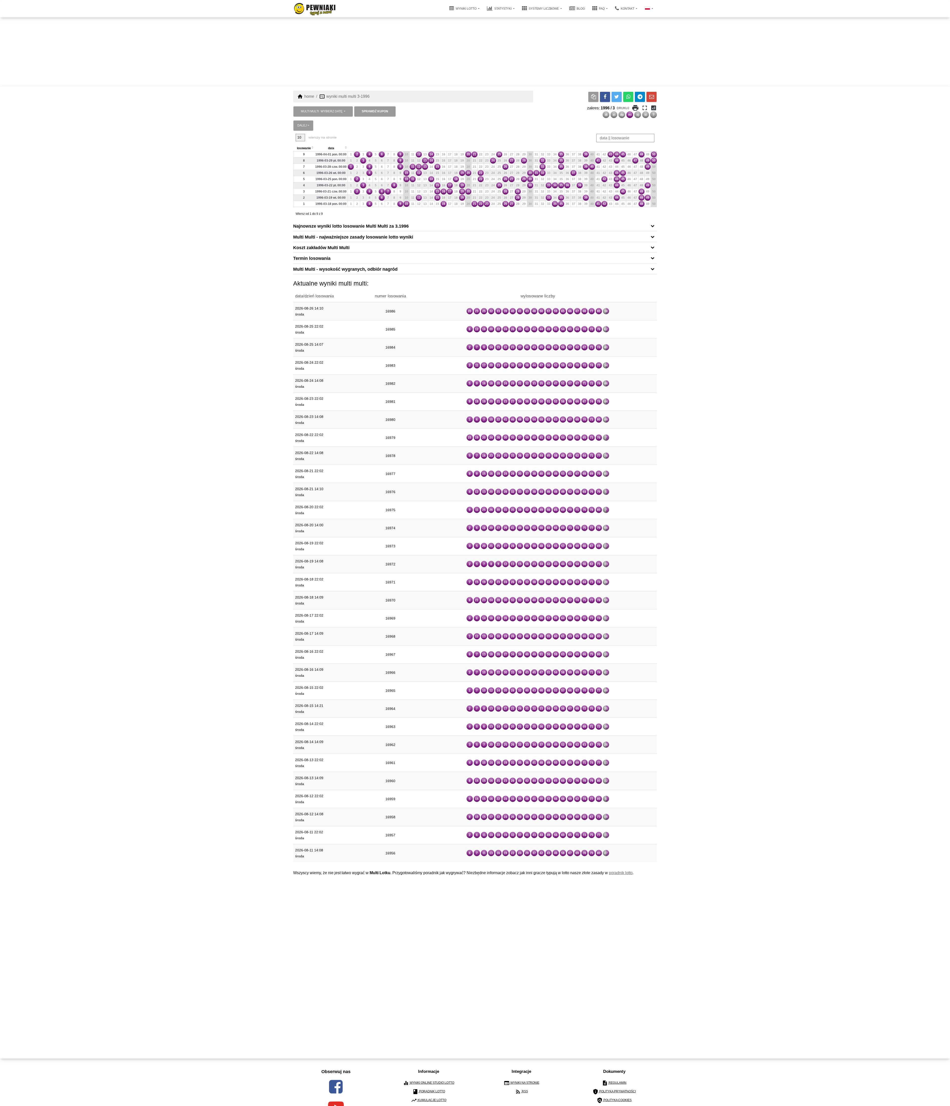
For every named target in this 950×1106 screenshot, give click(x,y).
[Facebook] (605, 97)
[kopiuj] (593, 97)
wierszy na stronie (322, 137)
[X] (617, 97)
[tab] (475, 225)
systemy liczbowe (544, 8)
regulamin (614, 1083)
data (331, 148)
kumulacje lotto (428, 1100)
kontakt (627, 8)
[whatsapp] (628, 97)
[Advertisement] (475, 52)
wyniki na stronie (521, 1083)
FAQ (601, 8)
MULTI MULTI (321, 111)
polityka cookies (614, 1100)
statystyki (503, 8)
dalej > (303, 125)
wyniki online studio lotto (428, 1083)
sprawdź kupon (375, 111)
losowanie (304, 148)
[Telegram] (640, 97)
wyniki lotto (466, 8)
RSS (521, 1092)
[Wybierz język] (649, 8)
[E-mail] (651, 97)
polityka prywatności (614, 1092)
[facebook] (336, 1087)
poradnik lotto (621, 873)
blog (580, 8)
